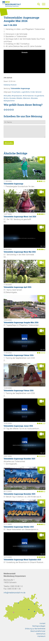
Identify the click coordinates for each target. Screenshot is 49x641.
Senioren (38, 92)
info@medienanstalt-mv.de (14, 593)
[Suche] (39, 4)
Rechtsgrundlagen (38, 626)
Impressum (41, 636)
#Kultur (6, 98)
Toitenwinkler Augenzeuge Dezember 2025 (19, 459)
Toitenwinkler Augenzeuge (20, 88)
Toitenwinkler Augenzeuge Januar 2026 (18, 426)
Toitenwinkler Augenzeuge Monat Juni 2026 (20, 217)
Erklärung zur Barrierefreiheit (35, 629)
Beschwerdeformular (38, 631)
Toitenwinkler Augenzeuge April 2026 (17, 287)
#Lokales (12, 98)
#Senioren (26, 98)
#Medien (19, 98)
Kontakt (42, 623)
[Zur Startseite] (12, 4)
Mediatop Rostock (10, 85)
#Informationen (28, 96)
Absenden (9, 143)
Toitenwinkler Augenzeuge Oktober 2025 (19, 527)
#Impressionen (17, 96)
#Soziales (34, 98)
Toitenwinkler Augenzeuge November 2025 (19, 494)
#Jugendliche (39, 96)
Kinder (32, 92)
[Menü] (43, 4)
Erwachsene (16, 92)
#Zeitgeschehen (9, 101)
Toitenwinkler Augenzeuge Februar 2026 (19, 355)
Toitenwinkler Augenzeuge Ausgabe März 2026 (21, 322)
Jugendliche (25, 92)
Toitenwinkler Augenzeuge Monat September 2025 (22, 560)
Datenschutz (40, 634)
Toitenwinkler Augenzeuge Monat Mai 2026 (20, 252)
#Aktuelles (7, 96)
